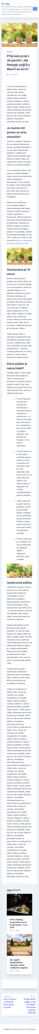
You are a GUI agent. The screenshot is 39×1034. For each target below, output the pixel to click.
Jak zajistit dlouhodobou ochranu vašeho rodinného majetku (19, 963)
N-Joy (6, 3)
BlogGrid (21, 1029)
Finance (10, 52)
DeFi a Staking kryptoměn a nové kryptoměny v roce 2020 (19, 923)
